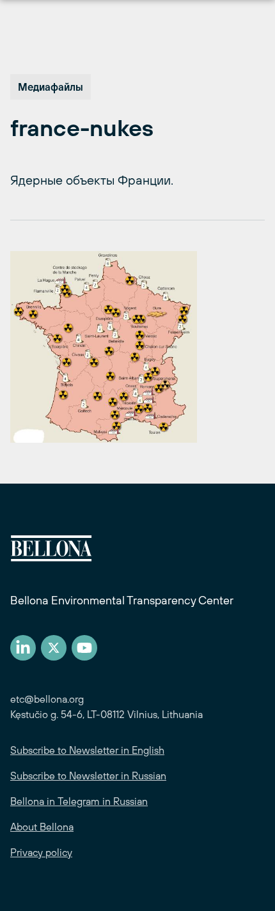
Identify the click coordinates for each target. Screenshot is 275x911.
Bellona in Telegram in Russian (79, 801)
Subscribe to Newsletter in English (87, 750)
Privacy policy (41, 852)
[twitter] (54, 648)
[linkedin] (23, 648)
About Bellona (42, 826)
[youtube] (84, 648)
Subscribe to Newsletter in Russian (88, 775)
